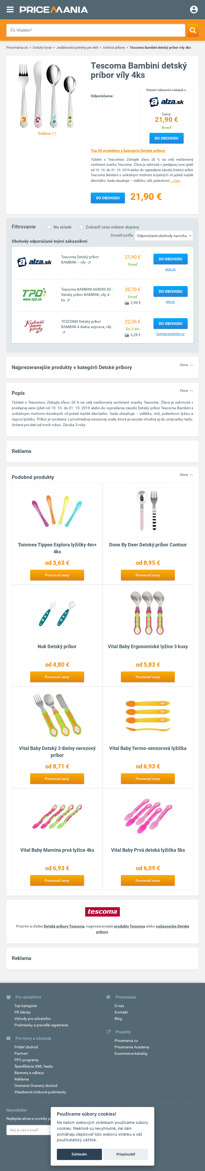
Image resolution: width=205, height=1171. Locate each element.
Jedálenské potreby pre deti (77, 48)
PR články (22, 1012)
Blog (118, 1018)
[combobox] (164, 235)
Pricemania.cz (126, 1040)
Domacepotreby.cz (170, 334)
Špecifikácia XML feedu (33, 1066)
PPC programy (26, 1060)
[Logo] (166, 102)
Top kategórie (25, 1006)
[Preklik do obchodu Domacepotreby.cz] (34, 326)
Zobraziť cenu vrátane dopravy (112, 227)
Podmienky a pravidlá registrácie (41, 1025)
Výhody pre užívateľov (32, 1018)
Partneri (21, 1053)
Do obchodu (166, 138)
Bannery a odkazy (29, 1073)
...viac (175, 180)
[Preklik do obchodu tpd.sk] (34, 294)
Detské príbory (114, 48)
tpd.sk (170, 302)
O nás (119, 1006)
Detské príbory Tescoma (64, 926)
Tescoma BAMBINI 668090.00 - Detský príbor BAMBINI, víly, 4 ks (87, 294)
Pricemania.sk (17, 48)
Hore (184, 365)
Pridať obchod (26, 1047)
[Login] (194, 10)
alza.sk (170, 269)
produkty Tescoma (129, 926)
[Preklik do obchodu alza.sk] (34, 262)
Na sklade (63, 227)
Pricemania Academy (132, 1047)
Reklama (21, 1079)
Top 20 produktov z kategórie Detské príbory (128, 150)
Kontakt (121, 1012)
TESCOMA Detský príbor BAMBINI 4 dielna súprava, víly (86, 324)
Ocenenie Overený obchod (35, 1085)
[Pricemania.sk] (54, 9)
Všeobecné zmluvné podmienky (40, 1092)
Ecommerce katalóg (131, 1053)
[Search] (193, 30)
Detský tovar (42, 48)
